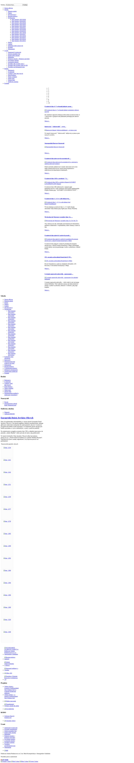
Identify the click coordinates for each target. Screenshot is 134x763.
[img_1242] (7, 472)
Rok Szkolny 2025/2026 (19, 19)
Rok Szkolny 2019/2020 (19, 29)
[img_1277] (7, 509)
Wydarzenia (11, 18)
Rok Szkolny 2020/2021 (19, 27)
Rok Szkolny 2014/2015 (19, 37)
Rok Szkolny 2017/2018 (19, 32)
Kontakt (10, 47)
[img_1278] (7, 521)
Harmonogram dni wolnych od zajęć (9, 362)
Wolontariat (7, 747)
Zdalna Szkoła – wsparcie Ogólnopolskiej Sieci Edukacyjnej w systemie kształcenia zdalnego (11, 690)
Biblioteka (11, 57)
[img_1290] (7, 546)
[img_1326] (7, 619)
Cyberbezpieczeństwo (10, 368)
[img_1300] (7, 570)
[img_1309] (7, 607)
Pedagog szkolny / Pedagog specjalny (19, 59)
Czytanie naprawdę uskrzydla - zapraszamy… (59, 274)
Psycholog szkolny (13, 60)
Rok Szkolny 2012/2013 (19, 41)
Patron (10, 13)
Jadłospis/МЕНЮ (9, 414)
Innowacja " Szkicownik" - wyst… (55, 126)
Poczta (6, 402)
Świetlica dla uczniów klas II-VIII (18, 65)
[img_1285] (7, 533)
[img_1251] (7, 484)
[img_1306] (7, 595)
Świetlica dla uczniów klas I (16, 64)
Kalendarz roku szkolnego (8, 357)
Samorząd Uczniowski (14, 52)
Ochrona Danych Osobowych (9, 716)
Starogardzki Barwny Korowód (54, 143)
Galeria (10, 44)
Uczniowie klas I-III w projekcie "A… (56, 178)
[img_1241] (7, 460)
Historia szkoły (12, 11)
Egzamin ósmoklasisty (10, 729)
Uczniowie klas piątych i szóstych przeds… (58, 235)
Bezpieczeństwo (12, 16)
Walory (10, 42)
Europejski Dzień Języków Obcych (17, 418)
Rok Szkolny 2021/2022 (19, 26)
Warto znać (11, 78)
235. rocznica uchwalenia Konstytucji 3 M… (58, 257)
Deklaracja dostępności (11, 370)
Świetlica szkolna (9, 742)
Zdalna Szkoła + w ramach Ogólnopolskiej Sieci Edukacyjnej (11, 696)
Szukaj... (3, 5)
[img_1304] (7, 583)
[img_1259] (7, 497)
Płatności (7, 412)
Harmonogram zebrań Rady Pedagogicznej (10, 404)
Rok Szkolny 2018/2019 (19, 31)
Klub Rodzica (12, 75)
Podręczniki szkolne (14, 55)
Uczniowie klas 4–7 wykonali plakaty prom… (59, 106)
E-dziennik (11, 72)
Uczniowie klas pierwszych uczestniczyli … (58, 158)
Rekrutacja (11, 70)
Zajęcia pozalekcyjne (14, 54)
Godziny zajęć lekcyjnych (15, 73)
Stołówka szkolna (13, 82)
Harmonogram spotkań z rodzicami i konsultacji (11, 394)
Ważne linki (11, 80)
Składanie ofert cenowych (15, 45)
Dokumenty (11, 49)
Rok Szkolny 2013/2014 (19, 39)
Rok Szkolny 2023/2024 (19, 23)
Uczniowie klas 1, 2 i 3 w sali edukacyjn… (57, 198)
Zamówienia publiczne (11, 371)
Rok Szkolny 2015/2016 (19, 36)
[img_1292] (7, 558)
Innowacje (7, 360)
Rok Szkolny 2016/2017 (19, 34)
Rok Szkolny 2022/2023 (19, 24)
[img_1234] (7, 447)
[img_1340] (7, 632)
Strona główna (8, 299)
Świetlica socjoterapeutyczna (16, 67)
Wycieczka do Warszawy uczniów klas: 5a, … (59, 217)
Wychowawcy (12, 14)
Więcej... (47, 121)
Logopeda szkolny (13, 62)
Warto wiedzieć (12, 77)
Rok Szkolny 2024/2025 (19, 21)
